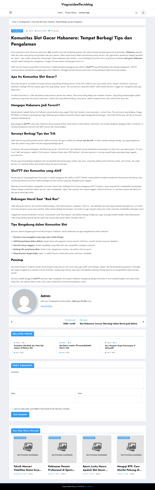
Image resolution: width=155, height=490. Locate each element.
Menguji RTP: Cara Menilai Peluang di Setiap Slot (94, 468)
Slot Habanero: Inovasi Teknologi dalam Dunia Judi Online (108, 323)
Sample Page (84, 12)
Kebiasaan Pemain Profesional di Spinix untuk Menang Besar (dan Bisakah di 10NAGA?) (25, 468)
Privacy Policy (70, 12)
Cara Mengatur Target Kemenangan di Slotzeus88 (120, 347)
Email (80, 393)
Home (60, 12)
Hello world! (69, 323)
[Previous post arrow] (11, 322)
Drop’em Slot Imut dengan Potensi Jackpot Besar (131, 468)
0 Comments (55, 31)
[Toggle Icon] (10, 12)
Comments (14, 372)
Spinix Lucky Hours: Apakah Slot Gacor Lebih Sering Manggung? (60, 468)
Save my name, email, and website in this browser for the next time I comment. (42, 409)
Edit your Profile (79, 301)
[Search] (136, 13)
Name (13, 393)
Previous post (70, 320)
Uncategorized (17, 31)
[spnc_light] (143, 12)
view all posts (46, 306)
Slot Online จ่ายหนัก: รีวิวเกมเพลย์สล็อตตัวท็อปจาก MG (75, 347)
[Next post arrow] (143, 322)
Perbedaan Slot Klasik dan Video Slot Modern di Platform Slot (28, 347)
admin (31, 31)
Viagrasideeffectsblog (77, 4)
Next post (83, 320)
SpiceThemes (89, 486)
